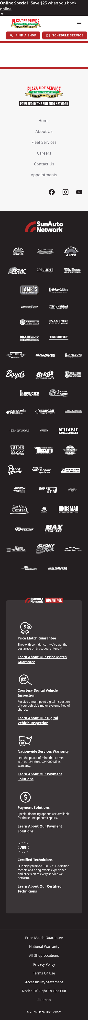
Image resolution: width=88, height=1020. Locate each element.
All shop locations (44, 955)
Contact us (44, 163)
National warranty (44, 946)
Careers (44, 153)
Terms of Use (44, 973)
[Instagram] (65, 192)
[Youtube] (79, 192)
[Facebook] (52, 192)
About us (44, 131)
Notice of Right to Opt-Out (44, 990)
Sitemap (44, 999)
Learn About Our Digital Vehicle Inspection (38, 720)
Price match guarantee (44, 937)
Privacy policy (44, 964)
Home (44, 120)
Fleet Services (44, 142)
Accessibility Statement (44, 982)
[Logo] (25, 24)
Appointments (44, 174)
